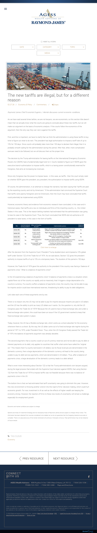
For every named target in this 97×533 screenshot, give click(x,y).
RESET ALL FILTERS (49, 42)
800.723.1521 (33, 485)
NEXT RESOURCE (63, 458)
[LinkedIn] (55, 114)
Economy (11, 440)
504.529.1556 (80, 483)
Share (55, 105)
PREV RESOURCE (33, 458)
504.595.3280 (49, 485)
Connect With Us (12, 475)
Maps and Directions (65, 485)
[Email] (55, 117)
